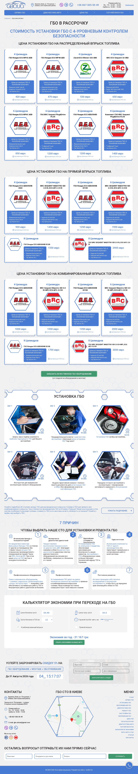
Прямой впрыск (85, 627)
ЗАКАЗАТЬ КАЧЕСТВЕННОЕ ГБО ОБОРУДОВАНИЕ (69, 374)
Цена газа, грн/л (85, 613)
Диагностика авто (52, 13)
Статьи (131, 735)
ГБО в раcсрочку (127, 721)
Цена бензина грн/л (28, 613)
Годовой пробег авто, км (89, 620)
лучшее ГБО (26, 550)
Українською (129, 5)
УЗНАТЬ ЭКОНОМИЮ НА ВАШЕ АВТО (69, 642)
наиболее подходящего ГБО (20, 439)
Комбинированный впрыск (32, 627)
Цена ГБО (84, 13)
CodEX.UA (89, 770)
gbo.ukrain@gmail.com (22, 722)
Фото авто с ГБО (127, 732)
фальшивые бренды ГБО (19, 546)
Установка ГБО (102, 437)
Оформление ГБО (124, 716)
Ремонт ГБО (126, 711)
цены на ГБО (18, 558)
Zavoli (18, 556)
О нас (131, 697)
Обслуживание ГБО (123, 705)
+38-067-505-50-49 (88, 5)
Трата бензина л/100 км (30, 620)
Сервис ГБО (20, 13)
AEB (23, 556)
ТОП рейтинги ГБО (114, 13)
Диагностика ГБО (124, 708)
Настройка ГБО (125, 713)
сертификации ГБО (68, 489)
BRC (13, 556)
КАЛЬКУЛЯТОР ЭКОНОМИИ (124, 729)
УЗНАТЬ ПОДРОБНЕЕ (117, 511)
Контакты (130, 737)
